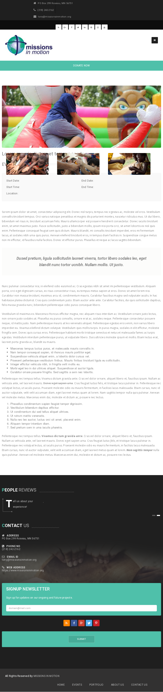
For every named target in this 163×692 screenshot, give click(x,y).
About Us (117, 684)
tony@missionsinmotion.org (19, 559)
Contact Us (139, 684)
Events (77, 684)
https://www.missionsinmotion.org (23, 570)
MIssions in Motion (46, 676)
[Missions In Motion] (28, 45)
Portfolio (96, 684)
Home (61, 684)
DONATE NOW (81, 65)
